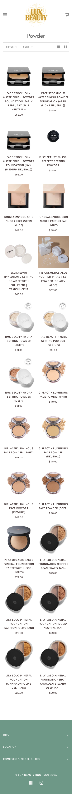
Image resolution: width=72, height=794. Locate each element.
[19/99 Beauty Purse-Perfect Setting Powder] (53, 136)
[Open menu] (9, 15)
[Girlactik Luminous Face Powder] (53, 372)
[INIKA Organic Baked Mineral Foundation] (19, 539)
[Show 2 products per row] (65, 47)
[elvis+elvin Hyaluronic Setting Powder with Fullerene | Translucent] (19, 252)
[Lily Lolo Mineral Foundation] (53, 539)
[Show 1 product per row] (58, 47)
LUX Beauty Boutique (34, 774)
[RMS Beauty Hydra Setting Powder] (19, 316)
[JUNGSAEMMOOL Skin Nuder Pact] (19, 196)
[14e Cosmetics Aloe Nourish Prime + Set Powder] (53, 252)
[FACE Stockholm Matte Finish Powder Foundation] (19, 72)
